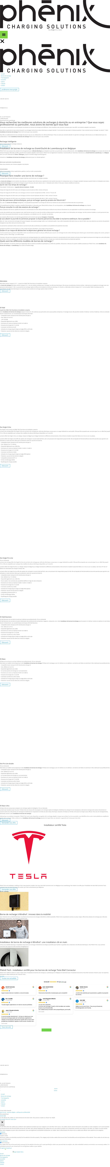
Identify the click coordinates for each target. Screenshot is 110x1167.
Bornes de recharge (6, 1096)
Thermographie (5, 1098)
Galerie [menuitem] (2, 1160)
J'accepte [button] (2, 1119)
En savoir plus (12, 1119)
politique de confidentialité (23, 1112)
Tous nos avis (6, 1027)
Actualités (3, 1100)
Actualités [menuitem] (2, 1159)
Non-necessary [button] (3, 1141)
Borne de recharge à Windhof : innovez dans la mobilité (25, 914)
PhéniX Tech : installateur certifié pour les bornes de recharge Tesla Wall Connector (38, 970)
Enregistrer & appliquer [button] (6, 1148)
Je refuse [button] (6, 1119)
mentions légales (11, 1112)
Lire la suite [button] (4, 1023)
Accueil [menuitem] (2, 1153)
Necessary (4, 1133)
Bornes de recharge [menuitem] (5, 1155)
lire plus (2, 976)
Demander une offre (9, 823)
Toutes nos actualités (9, 978)
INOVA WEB (3, 1116)
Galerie (3, 1102)
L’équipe (3, 1104)
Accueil (3, 1094)
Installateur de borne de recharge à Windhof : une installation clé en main (33, 942)
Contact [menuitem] (2, 1164)
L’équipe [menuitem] (2, 1162)
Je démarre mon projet (9, 89)
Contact (3, 1106)
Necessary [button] (2, 1132)
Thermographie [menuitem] (4, 1157)
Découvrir (5, 146)
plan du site (3, 1112)
